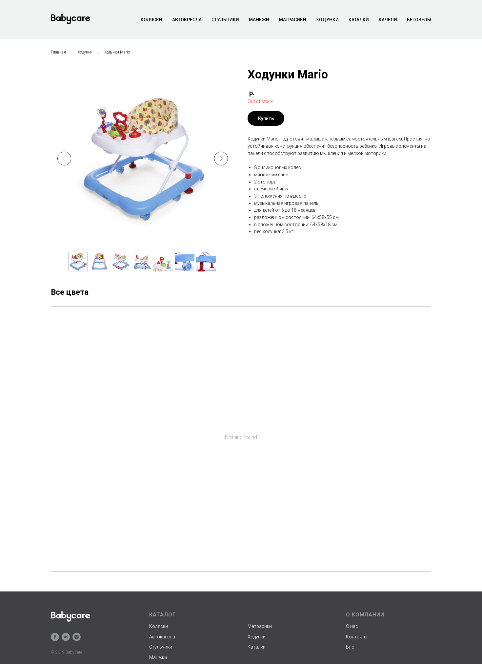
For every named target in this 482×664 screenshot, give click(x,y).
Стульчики (225, 19)
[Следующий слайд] (221, 158)
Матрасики (292, 19)
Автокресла (187, 19)
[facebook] (55, 637)
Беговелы (419, 19)
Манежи (259, 19)
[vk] (66, 637)
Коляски (151, 19)
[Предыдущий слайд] (64, 158)
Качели (388, 19)
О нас (352, 626)
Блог (351, 647)
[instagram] (76, 637)
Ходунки (327, 19)
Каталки (359, 19)
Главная (58, 52)
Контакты (356, 636)
